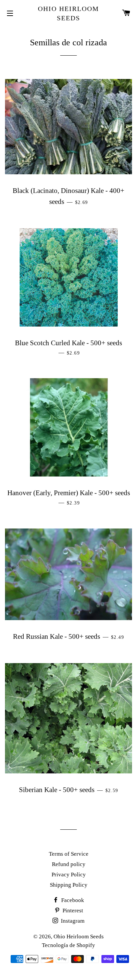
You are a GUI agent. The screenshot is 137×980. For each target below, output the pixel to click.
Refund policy (68, 864)
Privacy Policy (69, 874)
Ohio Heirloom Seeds (68, 13)
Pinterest (72, 910)
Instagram (72, 921)
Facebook (72, 900)
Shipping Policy (68, 885)
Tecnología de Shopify (68, 945)
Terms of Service (68, 854)
